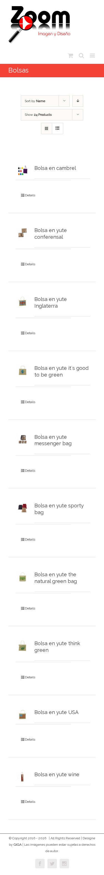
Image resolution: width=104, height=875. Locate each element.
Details (30, 195)
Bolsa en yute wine (56, 774)
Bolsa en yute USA (56, 712)
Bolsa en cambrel (55, 168)
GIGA (18, 845)
